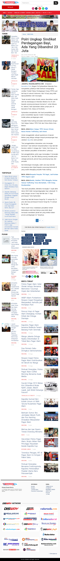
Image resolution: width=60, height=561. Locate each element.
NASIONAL (30, 34)
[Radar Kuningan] (11, 529)
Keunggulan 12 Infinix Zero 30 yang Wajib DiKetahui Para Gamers (10, 186)
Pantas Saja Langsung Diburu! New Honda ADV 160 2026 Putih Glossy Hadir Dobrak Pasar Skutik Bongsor (15, 99)
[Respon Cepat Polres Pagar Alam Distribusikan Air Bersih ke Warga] (51, 361)
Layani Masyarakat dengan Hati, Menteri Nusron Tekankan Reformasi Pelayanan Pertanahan (15, 332)
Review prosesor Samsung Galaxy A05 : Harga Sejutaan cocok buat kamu (10, 213)
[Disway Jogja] (49, 529)
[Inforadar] (49, 519)
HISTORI (10, 12)
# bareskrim (37, 243)
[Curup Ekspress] (30, 539)
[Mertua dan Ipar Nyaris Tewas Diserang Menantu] (51, 432)
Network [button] (10, 7)
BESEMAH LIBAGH (30, 12)
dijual (29, 140)
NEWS (4, 12)
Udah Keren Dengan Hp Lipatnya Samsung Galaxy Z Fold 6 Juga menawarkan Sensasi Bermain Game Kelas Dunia (10, 225)
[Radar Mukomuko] (49, 539)
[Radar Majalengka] (30, 529)
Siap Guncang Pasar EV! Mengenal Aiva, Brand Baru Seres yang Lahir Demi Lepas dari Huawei (15, 127)
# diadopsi (29, 235)
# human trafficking (28, 238)
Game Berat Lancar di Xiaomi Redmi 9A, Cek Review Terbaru (10, 178)
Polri (29, 86)
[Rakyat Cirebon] (49, 514)
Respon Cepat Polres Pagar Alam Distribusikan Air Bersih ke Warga (31, 360)
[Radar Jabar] (49, 534)
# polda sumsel (27, 243)
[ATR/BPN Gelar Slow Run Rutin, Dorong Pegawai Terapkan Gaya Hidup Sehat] (6, 307)
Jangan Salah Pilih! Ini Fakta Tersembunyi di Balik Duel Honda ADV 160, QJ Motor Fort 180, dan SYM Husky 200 (15, 154)
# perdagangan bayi (40, 235)
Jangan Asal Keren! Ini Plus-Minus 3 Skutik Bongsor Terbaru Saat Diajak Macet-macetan (15, 70)
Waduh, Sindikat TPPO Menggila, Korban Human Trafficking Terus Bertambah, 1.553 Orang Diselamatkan (39, 182)
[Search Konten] (56, 3)
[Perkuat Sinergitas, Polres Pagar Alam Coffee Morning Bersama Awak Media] (51, 372)
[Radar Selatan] (30, 549)
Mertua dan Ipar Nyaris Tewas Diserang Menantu (31, 430)
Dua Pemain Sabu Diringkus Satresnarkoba (31, 349)
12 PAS (49, 12)
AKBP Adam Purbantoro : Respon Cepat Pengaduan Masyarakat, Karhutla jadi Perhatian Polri (32, 301)
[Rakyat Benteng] (11, 549)
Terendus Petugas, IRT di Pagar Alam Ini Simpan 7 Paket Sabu (31, 455)
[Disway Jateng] (30, 524)
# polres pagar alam (28, 240)
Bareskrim (24, 86)
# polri (45, 243)
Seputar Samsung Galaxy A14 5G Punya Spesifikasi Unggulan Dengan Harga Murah (10, 195)
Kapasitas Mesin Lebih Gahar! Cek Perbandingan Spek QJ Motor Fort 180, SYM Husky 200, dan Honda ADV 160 (15, 44)
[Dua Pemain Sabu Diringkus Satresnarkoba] (51, 351)
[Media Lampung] (11, 514)
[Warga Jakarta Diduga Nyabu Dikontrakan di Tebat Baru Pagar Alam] (51, 340)
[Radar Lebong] (30, 544)
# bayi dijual (40, 240)
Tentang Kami (34, 489)
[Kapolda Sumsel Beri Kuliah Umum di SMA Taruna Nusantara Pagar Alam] (51, 402)
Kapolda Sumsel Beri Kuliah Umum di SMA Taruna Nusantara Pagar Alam (31, 403)
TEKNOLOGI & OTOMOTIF (19, 12)
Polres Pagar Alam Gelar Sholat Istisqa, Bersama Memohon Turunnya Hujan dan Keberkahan (31, 288)
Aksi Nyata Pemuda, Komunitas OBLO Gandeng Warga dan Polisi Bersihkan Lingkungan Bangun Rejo (14, 265)
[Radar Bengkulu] (11, 544)
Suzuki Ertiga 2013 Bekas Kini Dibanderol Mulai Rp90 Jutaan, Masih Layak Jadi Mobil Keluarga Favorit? (32, 388)
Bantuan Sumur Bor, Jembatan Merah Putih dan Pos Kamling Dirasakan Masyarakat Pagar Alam (30, 418)
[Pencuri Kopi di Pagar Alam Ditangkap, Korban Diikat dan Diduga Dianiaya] (51, 315)
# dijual (48, 240)
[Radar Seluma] (49, 544)
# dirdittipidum (40, 238)
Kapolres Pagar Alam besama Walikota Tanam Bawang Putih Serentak (31, 327)
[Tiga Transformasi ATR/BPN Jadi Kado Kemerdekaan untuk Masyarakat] (6, 240)
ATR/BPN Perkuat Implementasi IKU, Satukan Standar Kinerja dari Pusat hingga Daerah (15, 289)
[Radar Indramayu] (30, 514)
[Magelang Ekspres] (49, 524)
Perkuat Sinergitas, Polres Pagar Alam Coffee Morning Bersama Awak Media (32, 373)
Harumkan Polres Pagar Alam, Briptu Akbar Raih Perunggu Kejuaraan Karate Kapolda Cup (31, 442)
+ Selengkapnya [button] (53, 553)
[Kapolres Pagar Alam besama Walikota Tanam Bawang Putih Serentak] (51, 328)
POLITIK (44, 12)
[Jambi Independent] (11, 519)
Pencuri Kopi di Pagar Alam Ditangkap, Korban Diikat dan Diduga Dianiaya (31, 315)
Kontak (33, 486)
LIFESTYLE (38, 12)
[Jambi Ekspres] (30, 519)
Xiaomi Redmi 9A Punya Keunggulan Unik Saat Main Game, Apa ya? (9, 205)
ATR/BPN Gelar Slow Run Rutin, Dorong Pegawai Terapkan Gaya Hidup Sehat (14, 310)
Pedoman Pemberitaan (37, 491)
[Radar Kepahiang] (11, 539)
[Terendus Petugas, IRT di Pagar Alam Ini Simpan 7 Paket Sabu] (51, 456)
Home (24, 34)
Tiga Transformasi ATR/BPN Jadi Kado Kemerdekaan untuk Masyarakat (15, 242)
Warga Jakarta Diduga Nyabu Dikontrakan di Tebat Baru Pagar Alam (31, 339)
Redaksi (33, 488)
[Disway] (11, 508)
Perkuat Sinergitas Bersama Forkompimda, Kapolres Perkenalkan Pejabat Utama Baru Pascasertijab (31, 469)
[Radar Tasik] (49, 508)
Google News (50, 227)
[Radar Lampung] (11, 524)
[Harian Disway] (30, 508)
